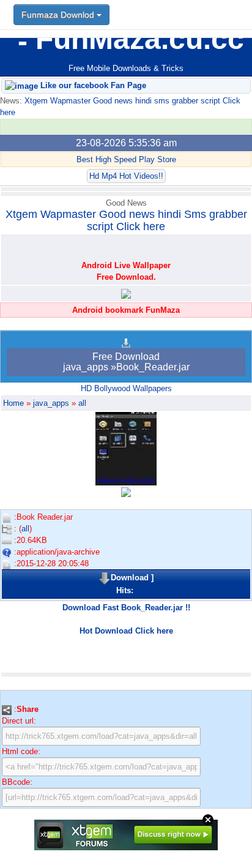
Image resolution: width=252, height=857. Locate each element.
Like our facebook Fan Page (92, 85)
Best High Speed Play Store (126, 159)
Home (13, 403)
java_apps (51, 403)
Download (130, 577)
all (82, 403)
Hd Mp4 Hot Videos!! (126, 176)
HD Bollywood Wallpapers (126, 388)
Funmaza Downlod (59, 15)
